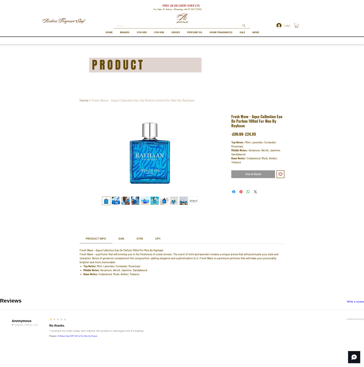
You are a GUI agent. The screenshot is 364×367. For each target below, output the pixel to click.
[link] (96, 238)
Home (84, 100)
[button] (124, 32)
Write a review (355, 301)
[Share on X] (255, 191)
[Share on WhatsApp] (248, 191)
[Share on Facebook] (233, 191)
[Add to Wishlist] (280, 174)
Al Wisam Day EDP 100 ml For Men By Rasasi (77, 336)
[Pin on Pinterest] (241, 191)
